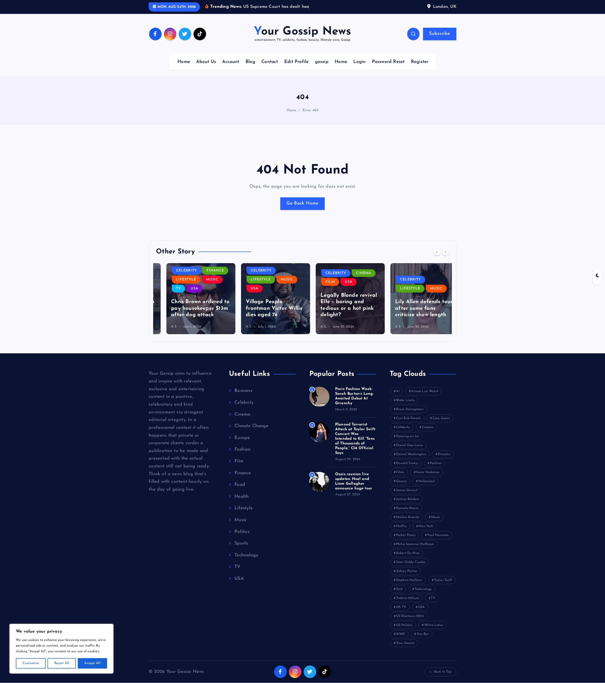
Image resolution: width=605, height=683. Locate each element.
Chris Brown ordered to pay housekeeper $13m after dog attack (190, 308)
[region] (61, 649)
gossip (321, 62)
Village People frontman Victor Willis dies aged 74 (263, 308)
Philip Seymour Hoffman (415, 544)
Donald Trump (407, 463)
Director (444, 454)
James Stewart (407, 490)
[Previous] (437, 251)
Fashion (242, 449)
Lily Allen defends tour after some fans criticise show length (413, 308)
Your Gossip (405, 643)
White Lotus (433, 625)
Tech (399, 589)
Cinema (353, 273)
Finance (205, 270)
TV (168, 288)
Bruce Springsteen (410, 409)
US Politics (404, 625)
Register (419, 62)
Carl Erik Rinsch (408, 418)
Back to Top (442, 671)
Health (241, 496)
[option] (190, 298)
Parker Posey (405, 535)
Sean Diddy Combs (410, 562)
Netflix (401, 526)
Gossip (401, 481)
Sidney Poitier (406, 571)
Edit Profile (296, 62)
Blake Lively (405, 400)
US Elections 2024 (410, 616)
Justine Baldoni (407, 499)
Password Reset (388, 62)
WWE (400, 634)
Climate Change (251, 426)
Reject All (61, 663)
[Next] (445, 251)
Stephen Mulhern (409, 580)
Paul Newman (438, 535)
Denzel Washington (411, 454)
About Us (206, 62)
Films (400, 472)
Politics (242, 532)
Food (239, 485)
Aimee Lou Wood (424, 391)
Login (359, 62)
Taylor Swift (443, 580)
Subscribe (439, 33)
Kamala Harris (407, 508)
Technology (246, 555)
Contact (269, 62)
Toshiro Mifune (407, 598)
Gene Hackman (428, 472)
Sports (241, 543)
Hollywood (426, 481)
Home (183, 62)
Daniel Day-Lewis (409, 445)
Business (243, 391)
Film (319, 282)
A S (163, 326)
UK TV (401, 607)
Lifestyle (176, 279)
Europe (242, 438)
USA (184, 288)
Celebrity (176, 270)
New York (426, 526)
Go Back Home (302, 203)
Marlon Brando (407, 517)
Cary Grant (441, 418)
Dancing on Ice (407, 436)
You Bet (422, 634)
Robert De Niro (408, 553)
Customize (30, 663)
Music (202, 279)
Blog (250, 62)
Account (230, 62)
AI (397, 391)
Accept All (92, 663)
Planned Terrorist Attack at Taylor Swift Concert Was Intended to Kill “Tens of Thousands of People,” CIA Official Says (355, 439)
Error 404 (310, 110)
